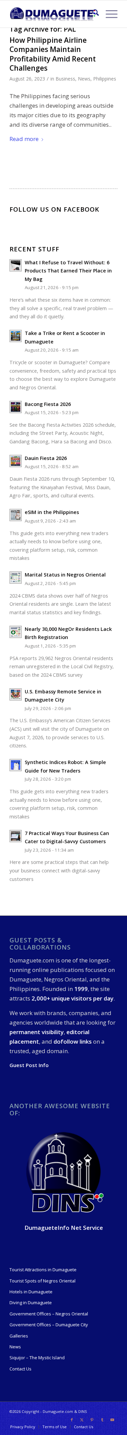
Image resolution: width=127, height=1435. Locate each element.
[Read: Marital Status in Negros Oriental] (15, 577)
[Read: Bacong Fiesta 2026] (15, 407)
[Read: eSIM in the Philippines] (15, 515)
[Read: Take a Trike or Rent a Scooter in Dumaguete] (15, 336)
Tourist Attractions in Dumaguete (43, 1269)
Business (65, 78)
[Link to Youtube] (112, 1420)
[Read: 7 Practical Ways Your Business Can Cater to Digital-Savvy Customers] (15, 836)
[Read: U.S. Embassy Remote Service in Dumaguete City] (15, 694)
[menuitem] (92, 14)
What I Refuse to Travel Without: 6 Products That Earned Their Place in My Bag (68, 270)
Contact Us (20, 1369)
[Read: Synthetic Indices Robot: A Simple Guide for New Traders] (15, 765)
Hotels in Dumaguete (30, 1292)
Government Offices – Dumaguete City (48, 1325)
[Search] (92, 14)
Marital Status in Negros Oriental (65, 574)
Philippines (104, 78)
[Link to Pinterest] (92, 1420)
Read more (24, 139)
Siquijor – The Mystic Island (37, 1357)
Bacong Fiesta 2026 (48, 404)
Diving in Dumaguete (30, 1302)
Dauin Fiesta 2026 (46, 458)
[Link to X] (82, 1420)
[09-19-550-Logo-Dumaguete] (52, 14)
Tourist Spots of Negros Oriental (42, 1281)
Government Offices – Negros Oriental (48, 1314)
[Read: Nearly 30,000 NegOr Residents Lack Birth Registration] (15, 632)
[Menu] (108, 14)
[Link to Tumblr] (102, 1420)
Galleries (18, 1336)
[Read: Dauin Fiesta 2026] (15, 461)
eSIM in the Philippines (52, 512)
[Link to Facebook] (72, 1420)
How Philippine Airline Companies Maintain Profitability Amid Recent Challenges (52, 54)
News (84, 78)
